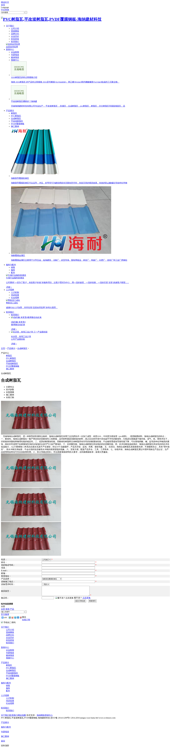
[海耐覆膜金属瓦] (61, 253)
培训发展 (15, 295)
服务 (13, 270)
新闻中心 (10, 49)
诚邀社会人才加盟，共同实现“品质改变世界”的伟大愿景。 (32, 307)
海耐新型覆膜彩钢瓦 (20, 178)
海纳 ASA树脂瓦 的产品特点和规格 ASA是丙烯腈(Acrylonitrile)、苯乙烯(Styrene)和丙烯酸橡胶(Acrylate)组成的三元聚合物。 (65, 82)
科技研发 (15, 39)
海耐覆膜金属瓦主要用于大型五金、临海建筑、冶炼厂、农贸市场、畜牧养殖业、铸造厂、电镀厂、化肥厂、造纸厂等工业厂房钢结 (69, 260)
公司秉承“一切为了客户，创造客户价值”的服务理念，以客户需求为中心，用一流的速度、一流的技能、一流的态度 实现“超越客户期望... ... (67, 282)
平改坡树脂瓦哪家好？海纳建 (24, 101)
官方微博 (5, 614)
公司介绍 (15, 28)
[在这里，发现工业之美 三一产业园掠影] (29, 332)
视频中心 (15, 60)
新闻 (8, 609)
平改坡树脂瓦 (17, 121)
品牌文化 (15, 34)
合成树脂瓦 (16, 118)
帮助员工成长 (12, 303)
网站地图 (22, 715)
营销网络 (15, 31)
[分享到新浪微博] (12, 617)
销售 (13, 267)
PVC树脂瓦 (16, 116)
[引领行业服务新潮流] (16, 275)
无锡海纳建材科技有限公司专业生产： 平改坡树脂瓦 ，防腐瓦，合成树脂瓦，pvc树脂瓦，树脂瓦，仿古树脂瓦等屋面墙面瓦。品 (68, 106)
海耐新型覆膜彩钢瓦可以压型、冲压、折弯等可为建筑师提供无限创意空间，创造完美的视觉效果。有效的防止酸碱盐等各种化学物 (69, 183)
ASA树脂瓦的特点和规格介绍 (24, 77)
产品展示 (10, 111)
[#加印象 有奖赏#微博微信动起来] (26, 317)
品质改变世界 (12, 47)
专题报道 (15, 55)
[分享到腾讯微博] (15, 617)
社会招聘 (15, 298)
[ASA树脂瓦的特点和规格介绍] (19, 75)
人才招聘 (10, 290)
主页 (3, 348)
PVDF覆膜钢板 (17, 124)
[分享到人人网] (18, 617)
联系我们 (15, 42)
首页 (3, 5)
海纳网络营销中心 (45, 715)
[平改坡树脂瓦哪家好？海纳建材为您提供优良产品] (19, 99)
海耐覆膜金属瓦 (18, 255)
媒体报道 (15, 57)
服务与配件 (11, 265)
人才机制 (15, 292)
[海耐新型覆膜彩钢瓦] (36, 176)
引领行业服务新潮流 (15, 278)
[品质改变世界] (13, 44)
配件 (13, 273)
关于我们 (10, 26)
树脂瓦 (14, 113)
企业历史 (15, 36)
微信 (24, 617)
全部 (3, 609)
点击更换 (86, 598)
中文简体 (5, 10)
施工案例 (15, 126)
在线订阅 (26, 620)
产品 (12, 609)
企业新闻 (15, 52)
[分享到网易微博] (20, 617)
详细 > (9, 287)
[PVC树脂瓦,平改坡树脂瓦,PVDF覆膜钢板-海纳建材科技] (51, 19)
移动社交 (5, 2)
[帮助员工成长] (13, 300)
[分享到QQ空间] (9, 617)
